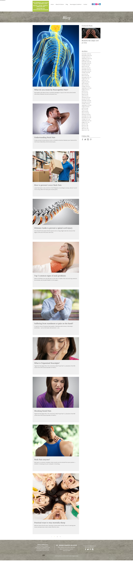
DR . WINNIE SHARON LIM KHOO (66, 545)
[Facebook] (93, 4)
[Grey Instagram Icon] (88, 139)
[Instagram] (96, 4)
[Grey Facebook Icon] (82, 139)
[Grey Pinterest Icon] (91, 139)
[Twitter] (94, 4)
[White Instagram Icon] (93, 549)
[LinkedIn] (100, 4)
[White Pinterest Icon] (90, 549)
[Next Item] (98, 33)
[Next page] (60, 536)
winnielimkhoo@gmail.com (89, 546)
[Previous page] (51, 536)
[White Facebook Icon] (86, 549)
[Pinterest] (98, 4)
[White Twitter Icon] (88, 549)
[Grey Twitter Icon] (85, 139)
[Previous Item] (84, 33)
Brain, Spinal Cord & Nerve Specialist (66, 547)
